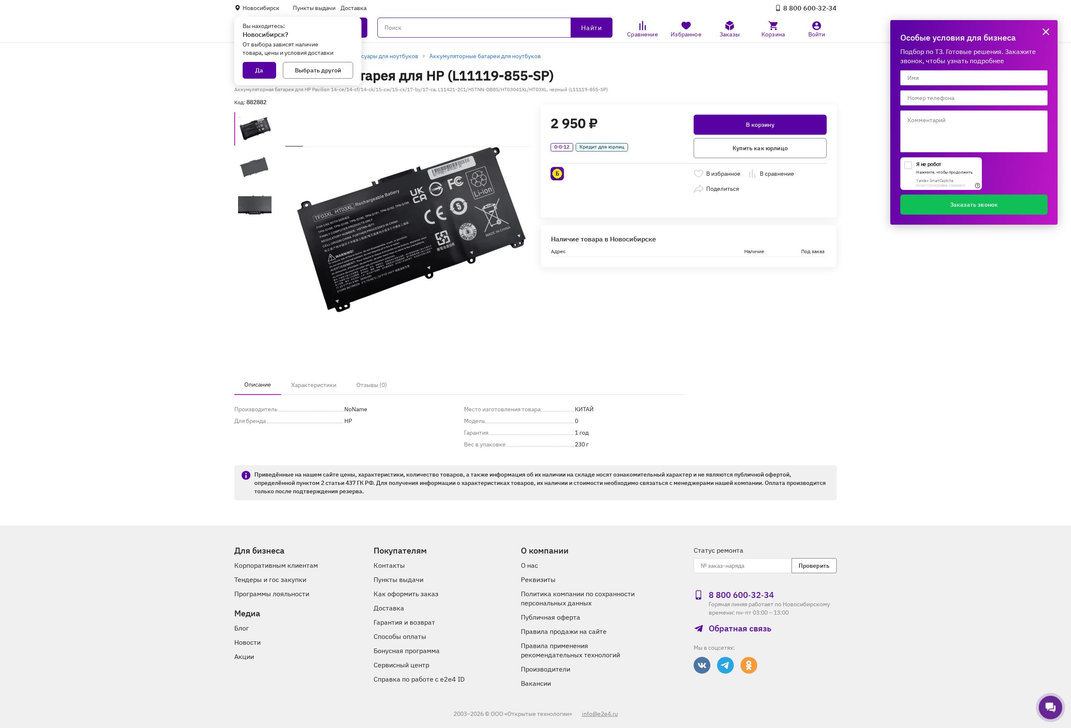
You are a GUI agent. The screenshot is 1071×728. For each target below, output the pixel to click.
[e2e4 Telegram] (725, 665)
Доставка (353, 8)
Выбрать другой (318, 70)
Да (259, 70)
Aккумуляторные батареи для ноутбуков (485, 56)
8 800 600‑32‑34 (810, 8)
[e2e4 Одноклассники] (748, 665)
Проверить (814, 565)
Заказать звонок (974, 204)
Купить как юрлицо (760, 148)
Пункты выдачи (314, 8)
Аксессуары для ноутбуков (381, 56)
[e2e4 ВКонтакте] (702, 665)
